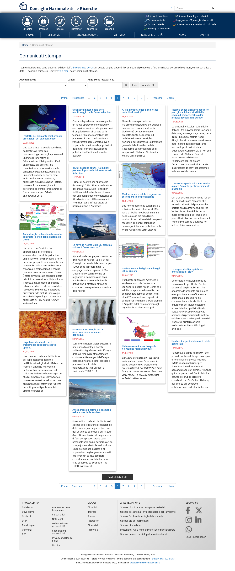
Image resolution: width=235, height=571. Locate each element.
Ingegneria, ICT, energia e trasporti (194, 20)
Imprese (43, 29)
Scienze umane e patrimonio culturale (196, 24)
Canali (71, 79)
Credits (56, 545)
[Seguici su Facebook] (188, 511)
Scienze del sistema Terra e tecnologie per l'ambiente (147, 511)
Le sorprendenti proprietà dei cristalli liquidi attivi (188, 270)
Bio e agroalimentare (158, 28)
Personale (109, 29)
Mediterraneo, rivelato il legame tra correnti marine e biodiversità (141, 195)
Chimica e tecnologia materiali (192, 16)
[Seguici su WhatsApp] (189, 530)
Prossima (157, 97)
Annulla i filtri (149, 85)
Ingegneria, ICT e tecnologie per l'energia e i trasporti (147, 529)
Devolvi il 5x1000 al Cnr (163, 558)
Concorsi (26, 529)
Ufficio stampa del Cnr (82, 67)
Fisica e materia (155, 24)
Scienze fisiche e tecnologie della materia (141, 516)
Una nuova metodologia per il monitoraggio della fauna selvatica (91, 111)
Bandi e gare (28, 525)
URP (24, 520)
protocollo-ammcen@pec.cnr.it (145, 562)
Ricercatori (76, 29)
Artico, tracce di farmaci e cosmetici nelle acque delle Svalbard (91, 411)
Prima (64, 97)
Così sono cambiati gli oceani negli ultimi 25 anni (141, 269)
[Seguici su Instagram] (189, 520)
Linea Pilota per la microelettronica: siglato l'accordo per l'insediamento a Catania (191, 186)
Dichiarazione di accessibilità (60, 525)
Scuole (59, 29)
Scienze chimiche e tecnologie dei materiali (142, 507)
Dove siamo (28, 511)
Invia (134, 85)
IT (167, 8)
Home (30, 34)
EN (171, 8)
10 (141, 97)
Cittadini (27, 29)
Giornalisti (92, 29)
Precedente (78, 97)
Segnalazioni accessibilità (59, 532)
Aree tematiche (27, 79)
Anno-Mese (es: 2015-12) (101, 79)
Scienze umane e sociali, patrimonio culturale (144, 534)
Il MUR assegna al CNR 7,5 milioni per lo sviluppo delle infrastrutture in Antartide (92, 170)
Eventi (204, 34)
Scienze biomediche (157, 16)
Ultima (170, 97)
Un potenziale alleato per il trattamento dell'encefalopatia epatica (39, 345)
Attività (120, 34)
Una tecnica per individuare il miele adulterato (191, 342)
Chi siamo (54, 34)
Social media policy (196, 537)
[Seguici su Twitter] (199, 511)
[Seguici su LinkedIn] (198, 520)
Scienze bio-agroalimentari (134, 520)
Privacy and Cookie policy (62, 539)
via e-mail (63, 71)
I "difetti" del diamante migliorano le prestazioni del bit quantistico (42, 137)
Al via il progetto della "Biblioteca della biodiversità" (140, 111)
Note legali (57, 519)
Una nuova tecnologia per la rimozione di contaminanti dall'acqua (87, 332)
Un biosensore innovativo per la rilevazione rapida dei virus (139, 347)
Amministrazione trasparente (61, 508)
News (182, 34)
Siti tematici (58, 514)
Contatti (26, 516)
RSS (24, 534)
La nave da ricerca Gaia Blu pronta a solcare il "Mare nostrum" (92, 246)
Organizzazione (88, 34)
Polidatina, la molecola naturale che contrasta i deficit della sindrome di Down (42, 237)
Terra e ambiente (156, 20)
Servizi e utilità (152, 34)
